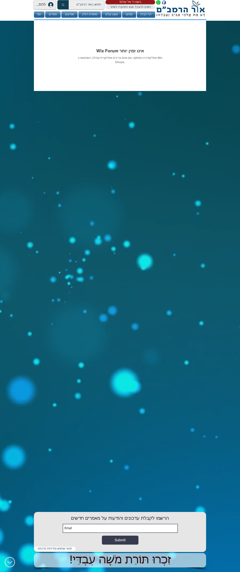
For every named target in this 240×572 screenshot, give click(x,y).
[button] (130, 2)
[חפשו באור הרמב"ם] (63, 4)
